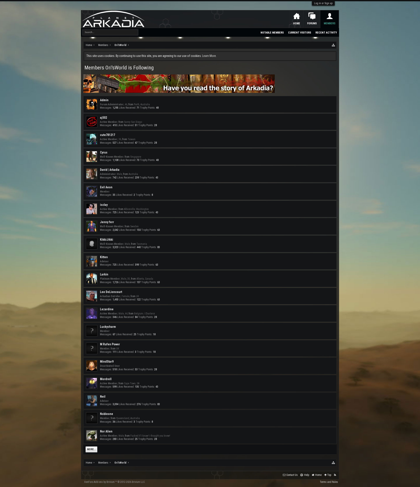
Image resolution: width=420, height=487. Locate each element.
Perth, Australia (142, 104)
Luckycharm (108, 326)
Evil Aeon (106, 187)
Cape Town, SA (131, 383)
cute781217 (107, 135)
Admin (104, 100)
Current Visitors (299, 32)
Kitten (104, 257)
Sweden (134, 226)
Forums (312, 23)
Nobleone (106, 414)
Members (329, 23)
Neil (102, 396)
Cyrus (103, 152)
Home (296, 23)
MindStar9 (107, 361)
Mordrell (106, 379)
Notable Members (272, 32)
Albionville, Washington (136, 209)
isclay (104, 204)
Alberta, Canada (144, 278)
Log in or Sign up (323, 3)
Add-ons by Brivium (114, 481)
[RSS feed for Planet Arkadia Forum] (335, 475)
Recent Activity (326, 32)
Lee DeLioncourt (111, 292)
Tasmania (141, 243)
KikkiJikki (106, 239)
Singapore (135, 156)
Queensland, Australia (128, 418)
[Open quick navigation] (333, 45)
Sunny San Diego (133, 122)
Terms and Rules (329, 481)
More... (91, 449)
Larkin (104, 274)
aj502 (103, 117)
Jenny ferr (107, 222)
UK (137, 296)
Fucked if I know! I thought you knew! (150, 435)
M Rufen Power (110, 344)
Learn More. (209, 56)
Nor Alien (106, 431)
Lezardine (107, 309)
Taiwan (131, 139)
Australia (133, 174)
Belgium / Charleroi (144, 313)
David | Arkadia (109, 169)
